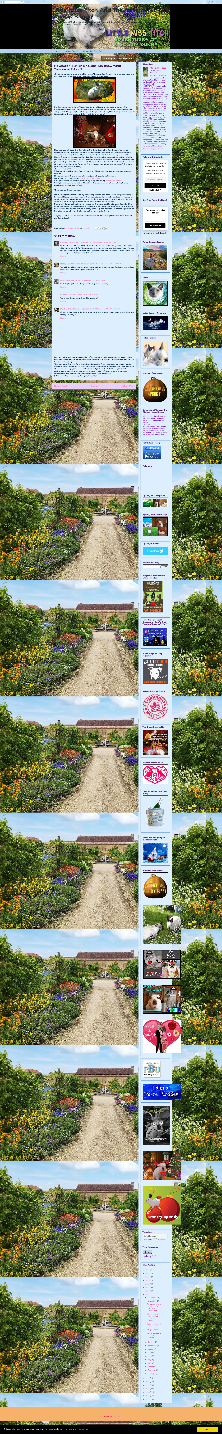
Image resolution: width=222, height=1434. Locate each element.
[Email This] (96, 228)
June (150, 1356)
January (151, 1374)
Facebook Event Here (90, 178)
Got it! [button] (207, 1429)
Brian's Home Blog (68, 280)
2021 (147, 1287)
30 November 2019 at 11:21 (102, 242)
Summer (64, 294)
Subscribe (155, 225)
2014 (147, 1392)
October (151, 1342)
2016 (147, 1385)
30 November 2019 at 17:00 (106, 264)
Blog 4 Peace (152, 1330)
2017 (147, 1382)
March (150, 1367)
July (149, 1353)
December (152, 1297)
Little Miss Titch (159, 68)
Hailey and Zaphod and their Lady (75, 264)
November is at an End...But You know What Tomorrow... (154, 1307)
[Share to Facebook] (103, 228)
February (152, 1370)
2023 (147, 1280)
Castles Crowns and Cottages (74, 242)
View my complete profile (153, 149)
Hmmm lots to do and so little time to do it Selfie (154, 1317)
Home (57, 51)
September (152, 1345)
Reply (63, 256)
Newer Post (60, 386)
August (151, 1349)
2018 (147, 1378)
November (152, 1301)
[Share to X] (101, 228)
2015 (147, 1389)
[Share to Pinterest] (105, 228)
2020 (147, 1291)
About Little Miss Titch (93, 51)
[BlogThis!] (98, 228)
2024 (147, 1277)
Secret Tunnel (72, 51)
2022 (147, 1284)
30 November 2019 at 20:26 (83, 294)
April (150, 1363)
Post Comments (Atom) (101, 394)
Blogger (116, 1416)
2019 (147, 1294)
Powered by (149, 233)
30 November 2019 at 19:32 (92, 280)
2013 (147, 1396)
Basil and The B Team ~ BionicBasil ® (77, 309)
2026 (147, 1270)
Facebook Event (113, 180)
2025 (147, 1273)
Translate (161, 1239)
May (150, 1360)
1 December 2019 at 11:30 (107, 309)
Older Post (128, 386)
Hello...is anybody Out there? (154, 1325)
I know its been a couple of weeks (154, 1335)
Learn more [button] (83, 1429)
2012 (147, 1399)
